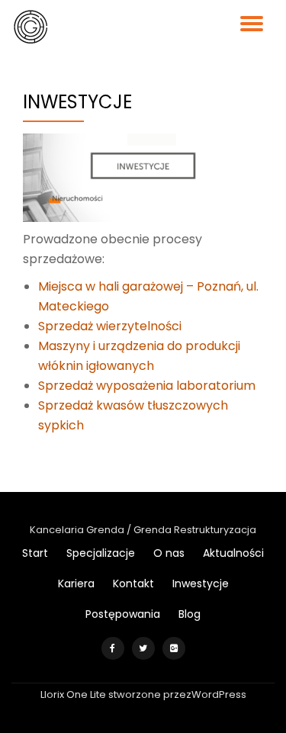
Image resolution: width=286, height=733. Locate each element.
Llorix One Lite (74, 694)
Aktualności (233, 553)
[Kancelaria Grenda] (32, 26)
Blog (189, 614)
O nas (169, 553)
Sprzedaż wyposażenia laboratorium (146, 385)
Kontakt (133, 583)
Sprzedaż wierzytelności (110, 326)
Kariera (76, 583)
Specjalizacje (100, 553)
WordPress (218, 694)
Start (35, 553)
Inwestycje (200, 583)
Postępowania (122, 614)
